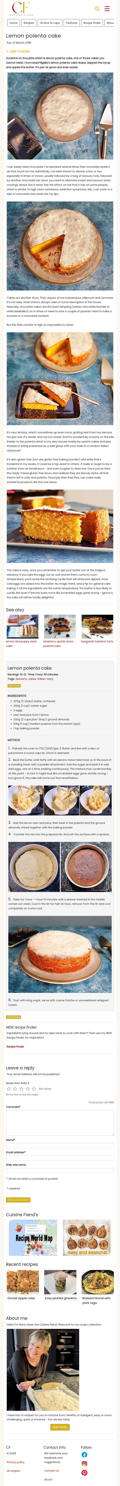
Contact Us (51, 1470)
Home (14, 23)
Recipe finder (92, 23)
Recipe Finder (15, 1046)
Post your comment (18, 1199)
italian (41, 679)
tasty (50, 679)
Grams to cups (50, 23)
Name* (10, 1140)
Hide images (14, 685)
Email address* (16, 1152)
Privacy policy (16, 1462)
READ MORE (60, 1427)
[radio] (9, 1089)
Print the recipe (13, 1017)
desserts (21, 679)
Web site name (16, 1165)
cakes (32, 679)
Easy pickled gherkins (61, 1298)
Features (71, 23)
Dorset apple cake (21, 1298)
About (111, 23)
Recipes (29, 23)
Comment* (13, 1107)
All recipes (13, 1471)
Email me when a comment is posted (33, 1179)
